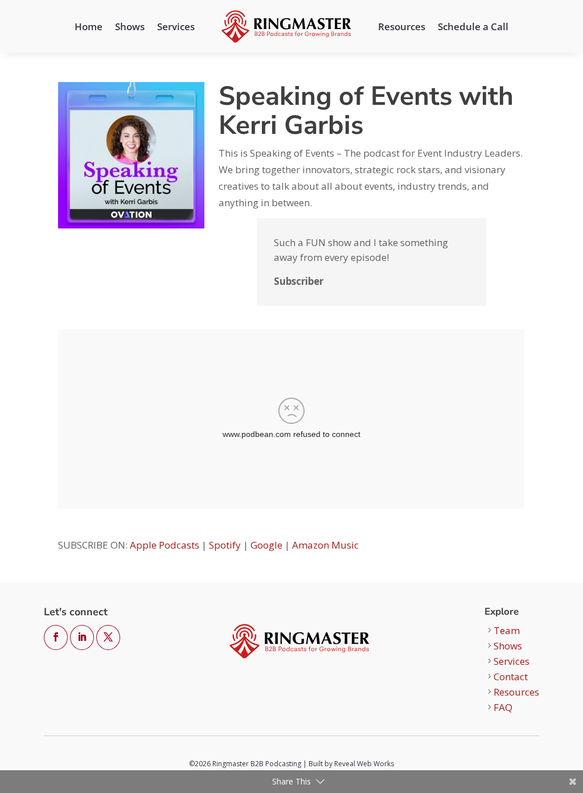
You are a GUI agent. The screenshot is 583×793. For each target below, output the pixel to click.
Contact (511, 676)
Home (88, 26)
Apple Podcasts (164, 544)
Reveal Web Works (364, 764)
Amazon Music (325, 544)
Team (507, 630)
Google (266, 544)
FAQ (503, 707)
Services (176, 26)
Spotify (225, 544)
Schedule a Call (473, 26)
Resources (401, 26)
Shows (130, 26)
